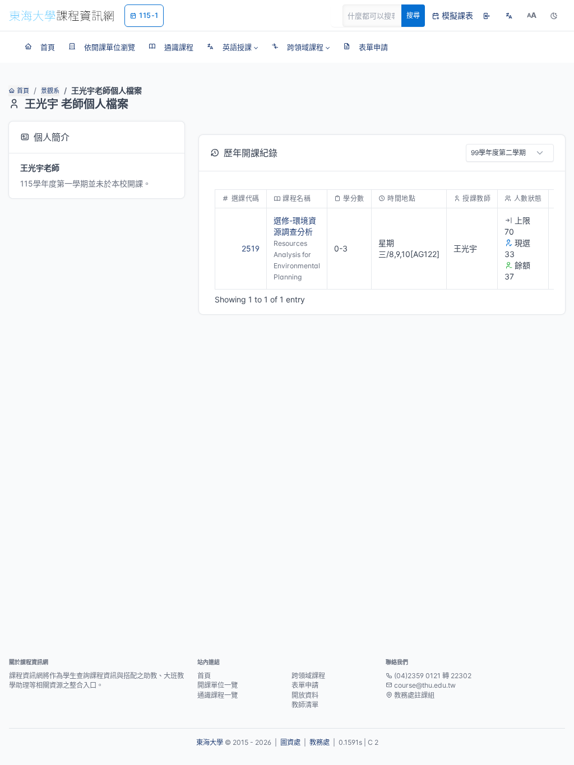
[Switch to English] (509, 15)
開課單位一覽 (217, 685)
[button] (232, 47)
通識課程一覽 (217, 695)
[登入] (486, 15)
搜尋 (413, 15)
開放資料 (304, 695)
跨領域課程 (308, 675)
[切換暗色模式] (554, 15)
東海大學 (209, 742)
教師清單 (304, 705)
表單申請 (304, 685)
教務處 (319, 742)
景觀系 (50, 91)
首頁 (23, 91)
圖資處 (290, 742)
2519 (251, 248)
